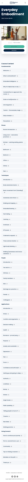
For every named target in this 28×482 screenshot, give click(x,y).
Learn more (14, 50)
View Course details (7, 18)
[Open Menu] (2, 3)
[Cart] (25, 2)
